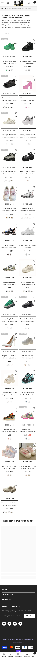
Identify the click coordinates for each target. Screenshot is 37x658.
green (7, 70)
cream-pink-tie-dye (11, 475)
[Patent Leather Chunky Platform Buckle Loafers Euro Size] (9, 83)
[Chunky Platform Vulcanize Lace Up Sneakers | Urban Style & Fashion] (27, 341)
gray (4, 181)
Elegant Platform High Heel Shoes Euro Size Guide (9, 357)
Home (2, 8)
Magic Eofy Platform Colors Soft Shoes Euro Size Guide (9, 320)
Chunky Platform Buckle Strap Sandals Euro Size (9, 394)
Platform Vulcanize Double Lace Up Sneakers (9, 283)
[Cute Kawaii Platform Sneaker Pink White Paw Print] (9, 193)
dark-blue (11, 181)
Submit (29, 616)
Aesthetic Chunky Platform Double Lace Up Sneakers (28, 430)
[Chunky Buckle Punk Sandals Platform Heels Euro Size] (27, 378)
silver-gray (32, 291)
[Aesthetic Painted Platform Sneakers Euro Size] (27, 193)
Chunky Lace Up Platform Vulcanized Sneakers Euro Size (9, 504)
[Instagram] (4, 624)
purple (11, 328)
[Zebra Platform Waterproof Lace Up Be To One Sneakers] (9, 230)
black (9, 70)
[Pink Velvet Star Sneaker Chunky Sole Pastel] (9, 451)
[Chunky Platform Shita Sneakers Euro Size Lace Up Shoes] (9, 120)
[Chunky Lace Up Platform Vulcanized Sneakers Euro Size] (9, 488)
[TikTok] (15, 624)
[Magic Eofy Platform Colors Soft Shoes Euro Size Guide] (9, 304)
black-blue (27, 218)
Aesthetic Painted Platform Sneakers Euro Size (27, 210)
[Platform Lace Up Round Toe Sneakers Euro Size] (27, 267)
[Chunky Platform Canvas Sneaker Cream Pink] (27, 451)
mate (29, 328)
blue (12, 218)
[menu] (2, 3)
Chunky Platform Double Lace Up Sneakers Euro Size (27, 136)
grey (30, 365)
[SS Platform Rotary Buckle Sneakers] (27, 230)
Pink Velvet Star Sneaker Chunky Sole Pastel (9, 467)
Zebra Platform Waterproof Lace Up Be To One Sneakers (9, 246)
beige (8, 144)
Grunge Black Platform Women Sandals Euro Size (27, 173)
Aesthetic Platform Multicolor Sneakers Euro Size (9, 430)
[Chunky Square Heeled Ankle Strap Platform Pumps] (27, 83)
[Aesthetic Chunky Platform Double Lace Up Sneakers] (27, 414)
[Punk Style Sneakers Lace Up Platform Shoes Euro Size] (27, 46)
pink (26, 107)
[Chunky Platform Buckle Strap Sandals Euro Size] (9, 378)
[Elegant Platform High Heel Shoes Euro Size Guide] (9, 341)
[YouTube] (20, 624)
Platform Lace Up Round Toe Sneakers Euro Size (27, 283)
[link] (18, 574)
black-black (11, 107)
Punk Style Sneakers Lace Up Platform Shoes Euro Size (28, 62)
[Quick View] (16, 43)
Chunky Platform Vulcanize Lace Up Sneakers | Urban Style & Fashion (27, 357)
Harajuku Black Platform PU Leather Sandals (27, 320)
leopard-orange (8, 439)
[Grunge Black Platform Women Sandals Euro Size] (27, 157)
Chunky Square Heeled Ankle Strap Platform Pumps (27, 99)
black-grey (7, 291)
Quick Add (27, 57)
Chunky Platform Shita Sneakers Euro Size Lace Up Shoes (9, 136)
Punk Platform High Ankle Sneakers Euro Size (9, 173)
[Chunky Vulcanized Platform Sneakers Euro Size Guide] (9, 46)
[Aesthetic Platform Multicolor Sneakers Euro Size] (9, 414)
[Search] (8, 3)
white (12, 70)
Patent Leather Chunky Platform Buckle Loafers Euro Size (9, 99)
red (6, 107)
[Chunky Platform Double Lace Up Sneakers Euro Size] (27, 120)
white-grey (6, 144)
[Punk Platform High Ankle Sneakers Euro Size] (9, 157)
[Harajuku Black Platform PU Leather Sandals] (27, 304)
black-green (11, 439)
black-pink (9, 181)
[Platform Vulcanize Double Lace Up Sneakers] (9, 267)
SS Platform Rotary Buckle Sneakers (27, 246)
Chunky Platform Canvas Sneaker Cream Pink (27, 467)
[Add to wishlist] (16, 39)
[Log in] (29, 3)
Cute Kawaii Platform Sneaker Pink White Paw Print (9, 210)
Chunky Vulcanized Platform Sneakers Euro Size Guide (9, 62)
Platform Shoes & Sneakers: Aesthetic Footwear (19, 8)
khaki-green (9, 291)
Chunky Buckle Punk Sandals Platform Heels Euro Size (27, 394)
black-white (13, 144)
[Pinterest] (9, 624)
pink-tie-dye (8, 475)
